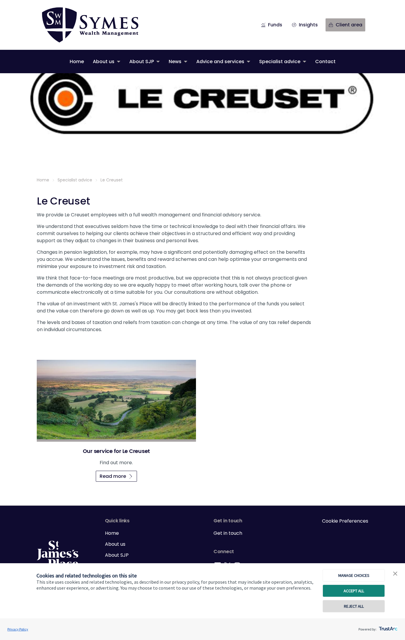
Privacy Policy (17, 629)
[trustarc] (388, 627)
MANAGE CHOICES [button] (353, 575)
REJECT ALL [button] (354, 606)
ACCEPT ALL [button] (354, 590)
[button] (395, 574)
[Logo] (57, 554)
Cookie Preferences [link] (345, 521)
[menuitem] (76, 61)
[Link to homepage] (96, 25)
